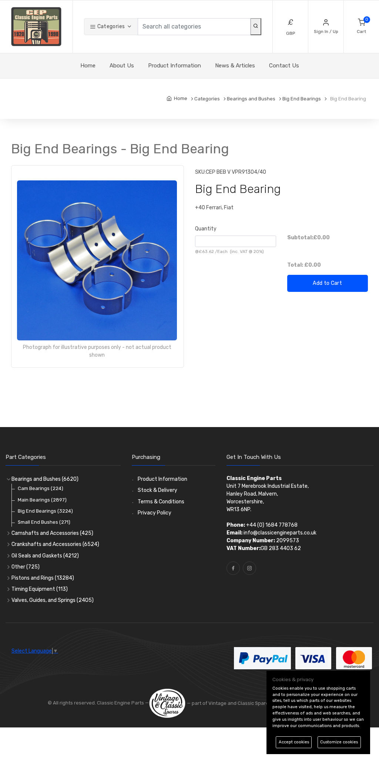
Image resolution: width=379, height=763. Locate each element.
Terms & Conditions (161, 502)
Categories (110, 26)
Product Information (174, 65)
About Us (122, 65)
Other (25, 567)
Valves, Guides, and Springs (52, 600)
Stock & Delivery (157, 490)
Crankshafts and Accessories (55, 544)
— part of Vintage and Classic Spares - (231, 703)
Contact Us (284, 65)
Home (87, 65)
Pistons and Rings (42, 578)
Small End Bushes (44, 522)
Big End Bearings (45, 511)
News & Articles (235, 65)
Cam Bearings (40, 488)
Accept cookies (294, 742)
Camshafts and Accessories (52, 533)
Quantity (206, 229)
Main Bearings (42, 500)
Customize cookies (339, 742)
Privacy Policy (154, 513)
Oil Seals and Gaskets (45, 556)
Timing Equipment (39, 589)
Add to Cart (327, 283)
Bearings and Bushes (44, 479)
